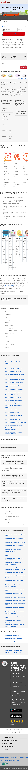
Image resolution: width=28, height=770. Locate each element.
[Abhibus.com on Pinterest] (20, 732)
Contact (18, 755)
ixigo (7, 767)
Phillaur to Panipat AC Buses (13, 371)
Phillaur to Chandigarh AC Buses (14, 403)
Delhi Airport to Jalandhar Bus (13, 641)
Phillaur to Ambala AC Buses (13, 397)
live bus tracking (9, 285)
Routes (9, 755)
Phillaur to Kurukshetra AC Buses (14, 359)
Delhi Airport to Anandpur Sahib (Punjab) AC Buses (14, 559)
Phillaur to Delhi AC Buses (12, 410)
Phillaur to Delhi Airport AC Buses (14, 374)
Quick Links (6, 750)
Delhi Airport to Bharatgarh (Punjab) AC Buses (13, 550)
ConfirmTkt (12, 767)
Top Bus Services (8, 747)
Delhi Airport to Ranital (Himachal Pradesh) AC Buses (14, 612)
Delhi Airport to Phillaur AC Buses (14, 572)
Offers (12, 757)
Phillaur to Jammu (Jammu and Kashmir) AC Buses (13, 428)
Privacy (26, 757)
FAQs (16, 757)
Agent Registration (14, 760)
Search (14, 34)
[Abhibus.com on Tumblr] (18, 732)
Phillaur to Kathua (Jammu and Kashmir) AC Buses (13, 432)
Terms (21, 757)
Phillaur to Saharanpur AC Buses (14, 382)
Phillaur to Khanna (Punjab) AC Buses (15, 422)
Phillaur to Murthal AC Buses (13, 366)
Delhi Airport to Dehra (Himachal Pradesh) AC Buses (14, 608)
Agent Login (4, 760)
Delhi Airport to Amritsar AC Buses (15, 569)
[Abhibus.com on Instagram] (15, 732)
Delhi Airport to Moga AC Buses (14, 567)
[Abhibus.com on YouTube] (13, 732)
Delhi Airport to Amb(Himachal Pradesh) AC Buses (13, 563)
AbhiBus (2, 767)
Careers (7, 757)
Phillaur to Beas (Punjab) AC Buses (14, 379)
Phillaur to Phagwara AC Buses (13, 400)
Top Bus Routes (8, 737)
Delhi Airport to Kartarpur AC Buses (15, 600)
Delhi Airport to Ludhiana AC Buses (15, 542)
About (13, 755)
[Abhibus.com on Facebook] (8, 732)
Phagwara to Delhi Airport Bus (13, 650)
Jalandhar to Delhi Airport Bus (13, 653)
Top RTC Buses (7, 743)
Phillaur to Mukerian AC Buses (13, 425)
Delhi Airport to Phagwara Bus (13, 638)
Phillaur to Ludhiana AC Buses (13, 368)
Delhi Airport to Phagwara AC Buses (15, 575)
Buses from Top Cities (10, 740)
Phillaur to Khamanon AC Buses (14, 389)
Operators (3, 755)
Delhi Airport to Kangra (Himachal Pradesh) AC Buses (14, 585)
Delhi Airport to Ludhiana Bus (13, 635)
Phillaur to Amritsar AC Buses (13, 377)
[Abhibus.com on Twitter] (10, 732)
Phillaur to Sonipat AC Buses (13, 419)
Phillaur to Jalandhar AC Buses (13, 394)
